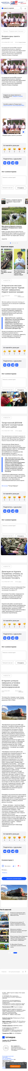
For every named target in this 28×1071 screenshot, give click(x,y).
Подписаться (15, 1066)
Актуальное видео (14, 973)
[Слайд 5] (17, 244)
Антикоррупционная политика (8, 1058)
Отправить (20, 188)
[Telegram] (12, 162)
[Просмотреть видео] (7, 260)
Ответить (4, 874)
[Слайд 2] (12, 244)
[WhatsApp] (16, 162)
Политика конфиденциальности (8, 1069)
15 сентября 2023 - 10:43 (6, 297)
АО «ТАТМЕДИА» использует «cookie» (7, 1060)
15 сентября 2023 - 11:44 (7, 42)
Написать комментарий (14, 880)
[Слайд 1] (10, 244)
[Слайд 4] (15, 244)
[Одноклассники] (8, 162)
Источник (5, 487)
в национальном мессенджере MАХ (13, 104)
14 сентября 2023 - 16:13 (6, 692)
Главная (4, 973)
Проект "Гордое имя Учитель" (13, 31)
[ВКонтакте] (4, 162)
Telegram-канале (17, 96)
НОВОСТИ (6, 282)
